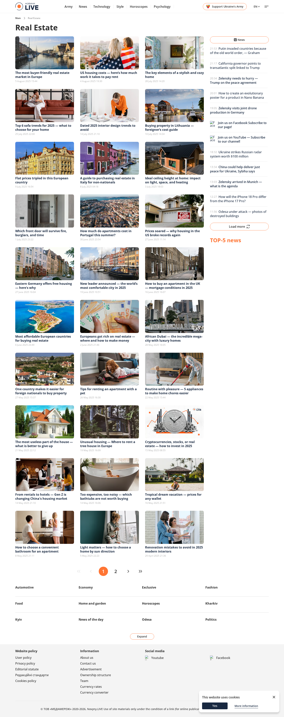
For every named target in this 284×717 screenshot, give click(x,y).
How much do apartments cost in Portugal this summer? (106, 233)
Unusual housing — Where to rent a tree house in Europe (107, 444)
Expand (142, 636)
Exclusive (149, 587)
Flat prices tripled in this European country (41, 180)
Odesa (147, 619)
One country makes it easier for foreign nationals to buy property (41, 391)
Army (69, 6)
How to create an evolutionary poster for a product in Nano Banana (237, 95)
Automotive (24, 587)
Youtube (157, 658)
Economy (86, 587)
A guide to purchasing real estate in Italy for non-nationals (107, 180)
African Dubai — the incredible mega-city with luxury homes (173, 338)
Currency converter (94, 692)
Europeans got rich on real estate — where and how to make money (107, 338)
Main (18, 18)
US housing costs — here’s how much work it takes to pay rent (108, 75)
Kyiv (18, 619)
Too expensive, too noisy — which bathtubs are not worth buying (106, 496)
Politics (211, 619)
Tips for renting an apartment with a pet (108, 391)
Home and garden (92, 603)
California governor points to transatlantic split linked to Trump (235, 65)
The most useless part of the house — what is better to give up (44, 444)
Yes (214, 706)
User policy (23, 657)
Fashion (211, 587)
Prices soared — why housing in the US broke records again (172, 233)
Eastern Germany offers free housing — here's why (43, 285)
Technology (101, 6)
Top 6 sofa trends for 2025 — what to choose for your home (43, 127)
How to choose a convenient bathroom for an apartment (37, 549)
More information (246, 706)
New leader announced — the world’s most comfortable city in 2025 (109, 285)
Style (120, 6)
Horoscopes (139, 6)
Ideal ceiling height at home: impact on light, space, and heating (173, 180)
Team (84, 681)
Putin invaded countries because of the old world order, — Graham (238, 50)
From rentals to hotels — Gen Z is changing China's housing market (41, 496)
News (83, 6)
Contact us (88, 663)
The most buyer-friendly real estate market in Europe (42, 75)
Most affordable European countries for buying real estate (43, 338)
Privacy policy (25, 663)
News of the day (91, 619)
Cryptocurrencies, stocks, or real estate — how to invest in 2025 (170, 444)
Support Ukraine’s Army (227, 6)
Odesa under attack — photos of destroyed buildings (238, 214)
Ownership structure (95, 675)
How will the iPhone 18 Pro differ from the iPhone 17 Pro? (238, 199)
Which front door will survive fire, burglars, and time (41, 233)
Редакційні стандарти (32, 675)
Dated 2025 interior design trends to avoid (107, 127)
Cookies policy (25, 681)
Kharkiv (211, 603)
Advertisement (91, 669)
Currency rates (91, 686)
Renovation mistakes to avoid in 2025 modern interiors (174, 549)
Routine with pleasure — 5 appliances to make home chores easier (174, 391)
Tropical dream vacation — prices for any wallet (173, 496)
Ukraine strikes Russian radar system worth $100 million (236, 154)
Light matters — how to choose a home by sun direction (105, 549)
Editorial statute (27, 669)
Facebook (223, 658)
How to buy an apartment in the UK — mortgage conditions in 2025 (172, 285)
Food (19, 603)
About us (86, 657)
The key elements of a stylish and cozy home (174, 75)
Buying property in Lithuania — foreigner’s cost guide (169, 127)
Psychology (162, 6)
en (255, 6)
